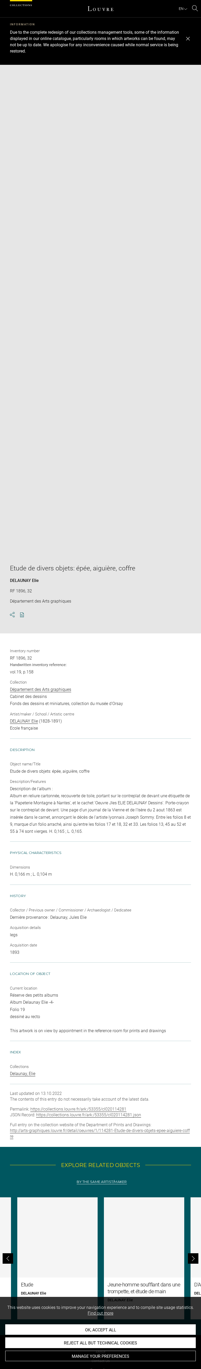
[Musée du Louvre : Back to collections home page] (100, 9)
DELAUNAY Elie (24, 580)
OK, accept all (100, 1329)
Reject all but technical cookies (100, 1343)
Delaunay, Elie (22, 1073)
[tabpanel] (100, 1258)
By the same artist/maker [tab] (102, 1182)
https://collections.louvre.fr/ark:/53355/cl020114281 (78, 1109)
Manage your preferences (100, 1356)
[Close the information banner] (188, 39)
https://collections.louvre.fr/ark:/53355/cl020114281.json (88, 1114)
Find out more (100, 1313)
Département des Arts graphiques (40, 689)
